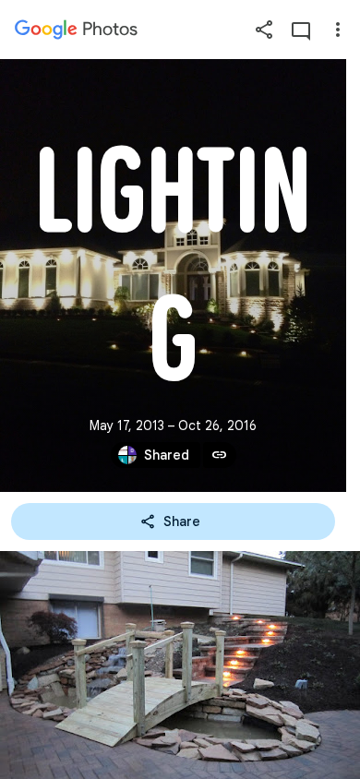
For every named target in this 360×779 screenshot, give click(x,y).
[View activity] (300, 29)
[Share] (264, 29)
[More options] (337, 29)
